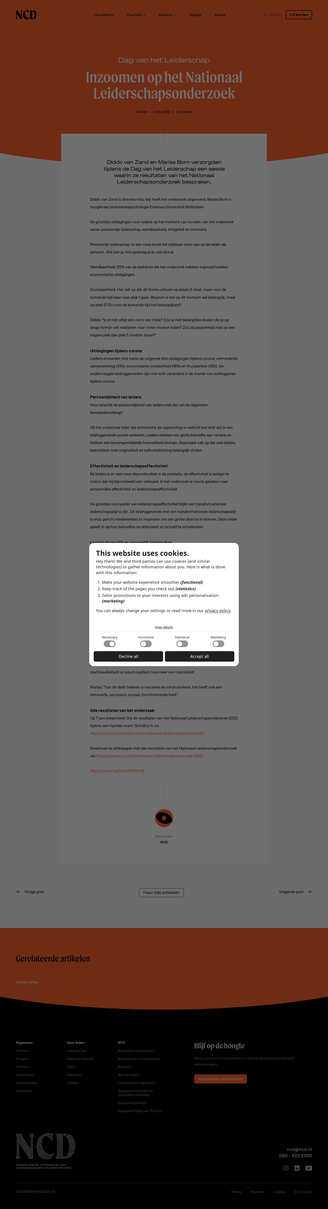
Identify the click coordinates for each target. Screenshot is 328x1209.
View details (164, 627)
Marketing (218, 637)
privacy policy (217, 610)
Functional (146, 637)
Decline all (128, 656)
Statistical (182, 637)
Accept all (199, 656)
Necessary (109, 637)
